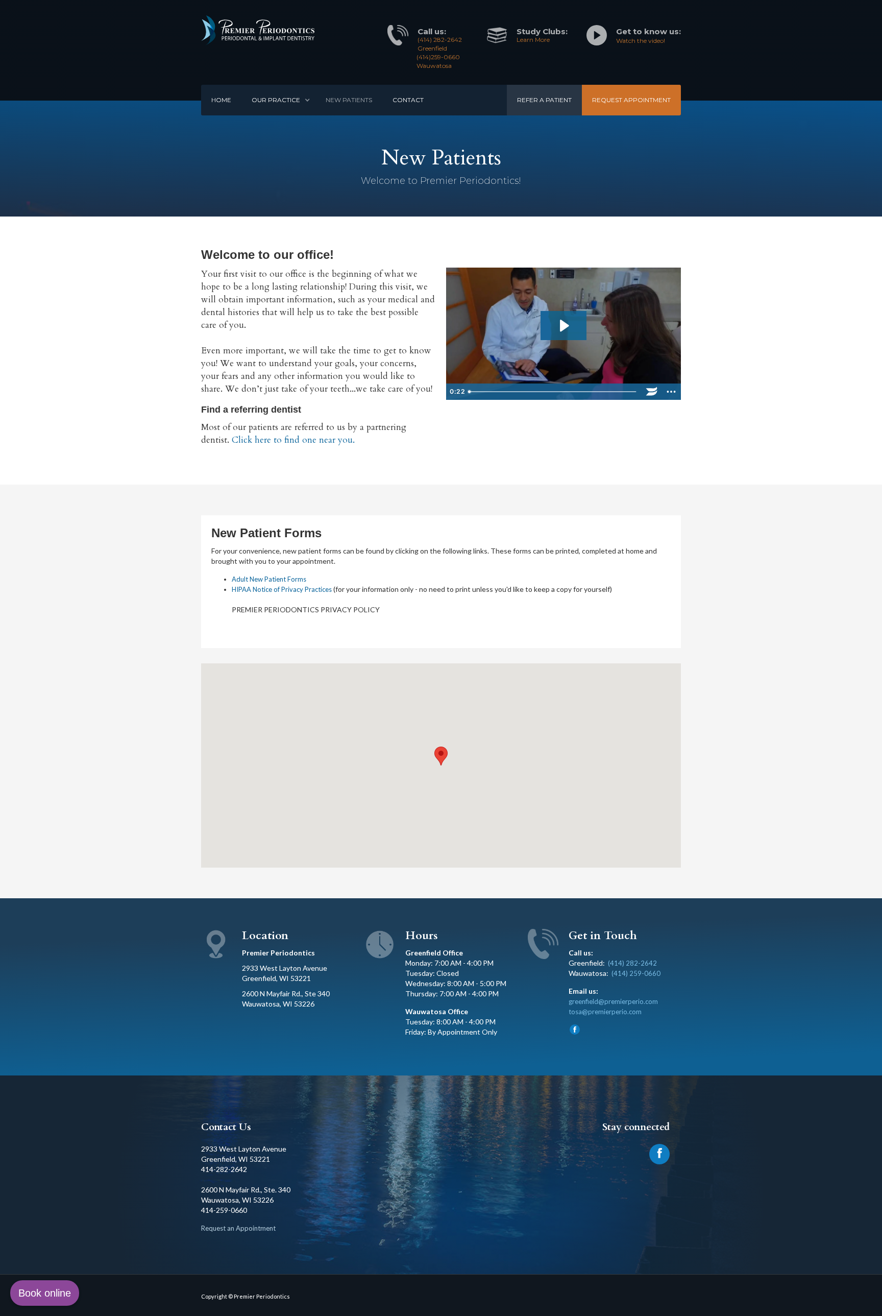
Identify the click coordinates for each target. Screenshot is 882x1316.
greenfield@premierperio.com (613, 1001)
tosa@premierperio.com (605, 1012)
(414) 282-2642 (632, 963)
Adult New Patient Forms (269, 579)
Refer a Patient (544, 100)
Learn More (533, 39)
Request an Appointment (238, 1228)
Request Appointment (631, 100)
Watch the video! (640, 40)
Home (221, 100)
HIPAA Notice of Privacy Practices (282, 589)
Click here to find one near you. (293, 440)
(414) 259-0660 (635, 973)
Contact (408, 100)
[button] (278, 100)
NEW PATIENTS (349, 100)
